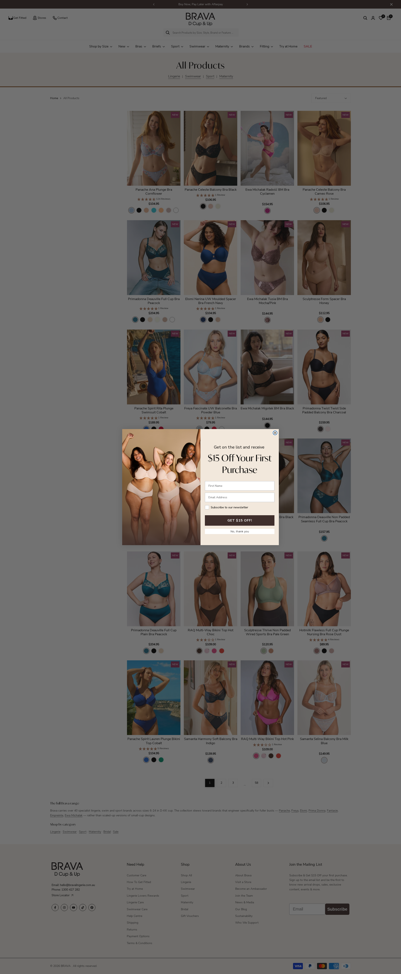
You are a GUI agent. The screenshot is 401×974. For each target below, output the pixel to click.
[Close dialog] (275, 433)
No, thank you (240, 531)
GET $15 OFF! (239, 520)
